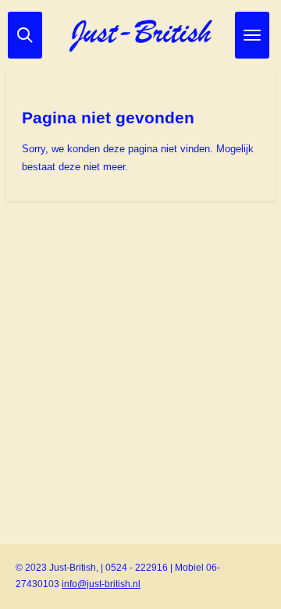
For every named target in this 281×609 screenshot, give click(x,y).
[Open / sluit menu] (252, 35)
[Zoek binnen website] (25, 35)
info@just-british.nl (101, 584)
